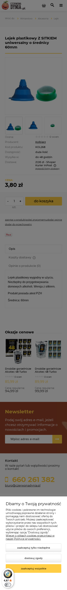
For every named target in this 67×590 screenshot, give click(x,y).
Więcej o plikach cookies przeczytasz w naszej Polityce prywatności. (30, 537)
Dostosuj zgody (33, 558)
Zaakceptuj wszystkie (33, 568)
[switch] (8, 585)
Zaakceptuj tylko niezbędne (33, 547)
